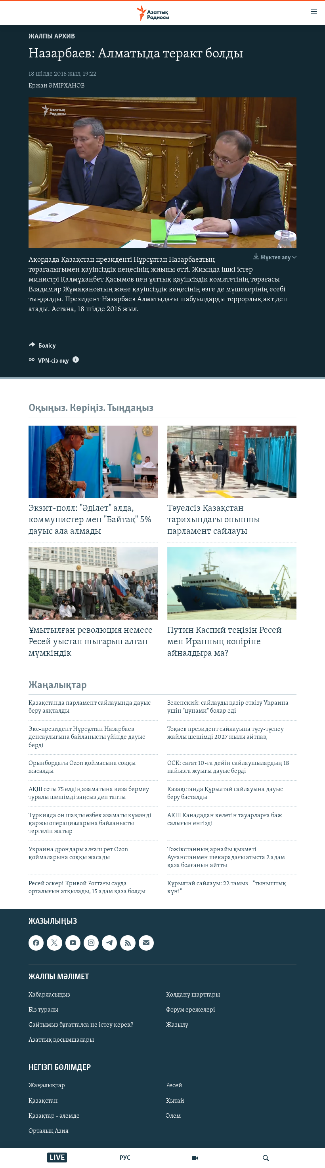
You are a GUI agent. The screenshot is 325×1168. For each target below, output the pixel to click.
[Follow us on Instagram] (91, 942)
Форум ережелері (190, 1010)
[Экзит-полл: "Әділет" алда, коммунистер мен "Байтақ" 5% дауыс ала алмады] (93, 462)
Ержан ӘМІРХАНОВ (56, 86)
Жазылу (177, 1025)
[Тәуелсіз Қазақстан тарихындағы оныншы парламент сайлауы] (231, 462)
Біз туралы (43, 1010)
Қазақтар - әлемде (54, 1116)
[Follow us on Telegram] (109, 942)
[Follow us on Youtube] (72, 942)
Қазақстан (43, 1101)
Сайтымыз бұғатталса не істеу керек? (81, 1025)
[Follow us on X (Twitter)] (54, 942)
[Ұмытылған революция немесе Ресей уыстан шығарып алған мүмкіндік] (93, 583)
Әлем (173, 1116)
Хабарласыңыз (49, 995)
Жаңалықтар (47, 1085)
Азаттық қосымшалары (61, 1040)
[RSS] (127, 942)
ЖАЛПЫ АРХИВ (52, 36)
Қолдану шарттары (193, 995)
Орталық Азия (49, 1131)
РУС (125, 1158)
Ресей (174, 1085)
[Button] (42, 347)
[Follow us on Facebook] (36, 942)
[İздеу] (266, 1158)
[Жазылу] (146, 942)
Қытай (175, 1101)
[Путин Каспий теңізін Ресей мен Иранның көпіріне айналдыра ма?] (231, 583)
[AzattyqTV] (195, 1158)
